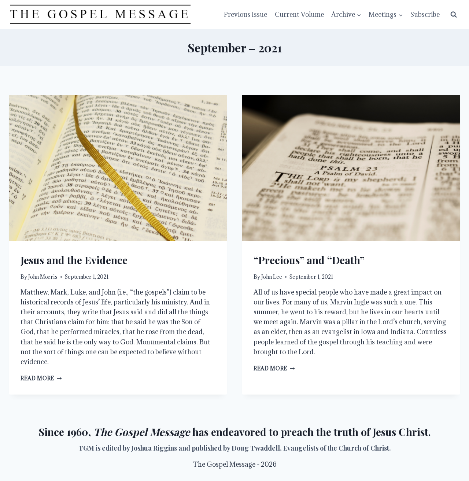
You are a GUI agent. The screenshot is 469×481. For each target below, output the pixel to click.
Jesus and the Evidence (74, 260)
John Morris (43, 276)
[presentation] (118, 168)
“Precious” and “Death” (309, 260)
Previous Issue (245, 14)
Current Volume (299, 14)
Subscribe (425, 14)
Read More (41, 378)
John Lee (271, 276)
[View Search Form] (453, 14)
